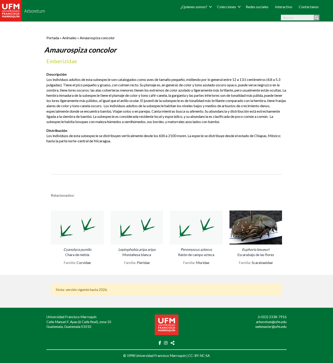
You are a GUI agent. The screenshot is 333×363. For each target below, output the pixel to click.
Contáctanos (309, 7)
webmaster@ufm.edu (271, 326)
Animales (69, 38)
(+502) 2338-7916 (272, 317)
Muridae (202, 262)
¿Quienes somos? (194, 7)
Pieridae (143, 262)
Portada (52, 38)
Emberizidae (61, 61)
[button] (210, 6)
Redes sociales (257, 7)
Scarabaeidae (262, 262)
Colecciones (226, 7)
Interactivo (283, 7)
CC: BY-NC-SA (199, 355)
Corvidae (84, 262)
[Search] (316, 17)
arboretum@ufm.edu (271, 322)
